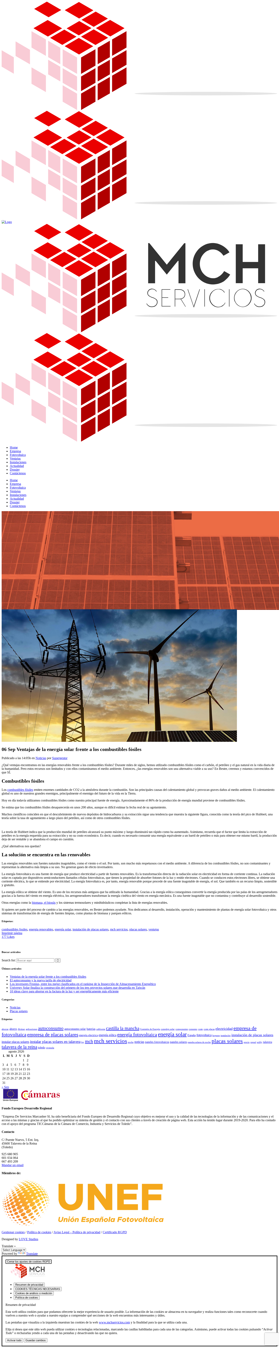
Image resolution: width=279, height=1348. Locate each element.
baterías (91, 1028)
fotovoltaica (204, 1035)
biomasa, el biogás (44, 902)
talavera (267, 1042)
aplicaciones (31, 1029)
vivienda (50, 1048)
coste (200, 1029)
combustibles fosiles (14, 929)
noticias (139, 1042)
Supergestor (59, 758)
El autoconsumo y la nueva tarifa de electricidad (40, 980)
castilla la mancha (122, 1028)
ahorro (13, 1028)
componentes (181, 1029)
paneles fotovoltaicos (157, 1042)
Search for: (9, 960)
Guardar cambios (36, 1340)
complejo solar (168, 1029)
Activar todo (14, 1340)
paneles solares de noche (199, 1042)
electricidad (224, 1029)
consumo (193, 1029)
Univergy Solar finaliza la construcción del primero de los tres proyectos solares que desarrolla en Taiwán (77, 987)
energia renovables (41, 929)
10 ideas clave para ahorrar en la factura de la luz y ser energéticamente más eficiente (64, 991)
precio (247, 1042)
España (191, 1035)
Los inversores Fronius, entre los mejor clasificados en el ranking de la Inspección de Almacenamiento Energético (83, 984)
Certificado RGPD (115, 1232)
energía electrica (88, 1035)
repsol (253, 1042)
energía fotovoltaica (137, 1034)
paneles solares (178, 1042)
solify (259, 1042)
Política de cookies (39, 1232)
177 (8, 936)
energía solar (63, 929)
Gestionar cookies (13, 1232)
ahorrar (5, 1029)
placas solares (138, 929)
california (100, 1029)
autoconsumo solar (75, 1028)
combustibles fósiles (20, 789)
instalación (226, 1035)
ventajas (153, 929)
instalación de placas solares (90, 929)
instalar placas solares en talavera (55, 1041)
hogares (216, 1035)
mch (89, 1041)
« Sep (5, 1087)
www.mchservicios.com (114, 1322)
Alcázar (21, 1029)
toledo (41, 1047)
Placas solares (19, 1011)
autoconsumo (51, 1028)
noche (131, 1042)
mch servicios (119, 929)
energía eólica (107, 1035)
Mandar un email (12, 1165)
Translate (32, 1253)
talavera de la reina (19, 1046)
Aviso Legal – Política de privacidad (77, 1232)
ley (82, 1042)
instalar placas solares (15, 1042)
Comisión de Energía (150, 1029)
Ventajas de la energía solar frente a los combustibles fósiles (48, 976)
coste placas (209, 1029)
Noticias (41, 758)
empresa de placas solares (52, 1034)
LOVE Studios (28, 1239)
